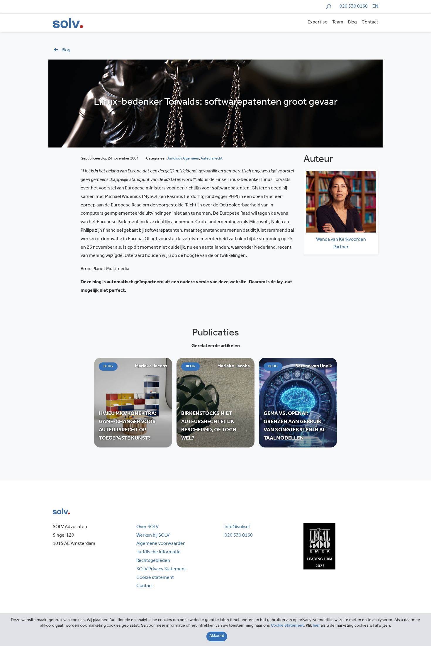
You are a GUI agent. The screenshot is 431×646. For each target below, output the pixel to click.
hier (316, 626)
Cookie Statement (287, 626)
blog (66, 50)
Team (337, 22)
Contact (370, 22)
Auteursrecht (212, 159)
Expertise (318, 22)
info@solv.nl (237, 527)
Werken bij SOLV (152, 535)
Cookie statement (155, 578)
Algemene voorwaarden (161, 544)
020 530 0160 (354, 6)
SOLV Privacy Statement (161, 569)
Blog (352, 22)
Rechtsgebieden (153, 561)
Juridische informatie (158, 552)
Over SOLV (147, 527)
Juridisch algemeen (183, 159)
